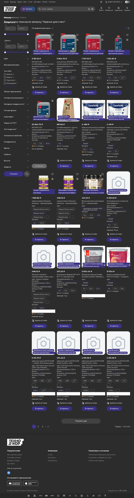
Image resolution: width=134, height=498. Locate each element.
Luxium (90, 136)
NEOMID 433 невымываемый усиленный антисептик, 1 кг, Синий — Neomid (118, 63)
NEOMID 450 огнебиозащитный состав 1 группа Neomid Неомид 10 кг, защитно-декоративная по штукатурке (43, 63)
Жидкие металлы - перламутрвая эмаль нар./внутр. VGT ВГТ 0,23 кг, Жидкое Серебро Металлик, (43, 276)
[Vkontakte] (8, 472)
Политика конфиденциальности (102, 455)
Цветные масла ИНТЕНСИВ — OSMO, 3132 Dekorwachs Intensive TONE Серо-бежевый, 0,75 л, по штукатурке (43, 362)
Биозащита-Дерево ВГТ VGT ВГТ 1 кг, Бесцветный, (68, 276)
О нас (50, 455)
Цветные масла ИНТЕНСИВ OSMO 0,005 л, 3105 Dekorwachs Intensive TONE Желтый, (68, 362)
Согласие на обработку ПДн (99, 458)
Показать (14, 174)
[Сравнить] (52, 40)
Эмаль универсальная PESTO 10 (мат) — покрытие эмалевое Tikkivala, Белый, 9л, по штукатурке (118, 276)
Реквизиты (52, 461)
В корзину (39, 92)
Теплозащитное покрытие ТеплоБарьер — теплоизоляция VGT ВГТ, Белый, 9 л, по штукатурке (117, 202)
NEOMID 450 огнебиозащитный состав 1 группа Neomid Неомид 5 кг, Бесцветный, (93, 63)
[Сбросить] (26, 173)
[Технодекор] (10, 9)
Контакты (52, 458)
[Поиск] (40, 9)
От (6, 25)
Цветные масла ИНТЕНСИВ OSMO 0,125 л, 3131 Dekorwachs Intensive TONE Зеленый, (118, 362)
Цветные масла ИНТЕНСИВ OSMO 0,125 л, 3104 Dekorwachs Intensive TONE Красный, (93, 362)
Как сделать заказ (14, 455)
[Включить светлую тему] (127, 2)
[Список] (128, 28)
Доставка (11, 464)
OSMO (40, 371)
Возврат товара (13, 461)
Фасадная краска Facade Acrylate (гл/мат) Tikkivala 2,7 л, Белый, (93, 276)
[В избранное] (52, 35)
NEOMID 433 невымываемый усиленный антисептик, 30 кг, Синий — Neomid (43, 129)
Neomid (40, 68)
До (18, 25)
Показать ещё (81, 421)
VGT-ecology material (120, 209)
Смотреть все (9, 86)
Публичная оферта (96, 461)
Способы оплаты (14, 458)
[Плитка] (125, 28)
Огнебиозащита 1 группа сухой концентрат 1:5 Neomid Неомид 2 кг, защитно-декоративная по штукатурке (68, 129)
